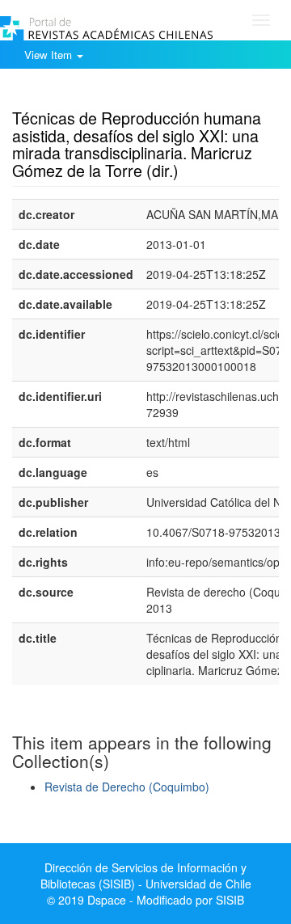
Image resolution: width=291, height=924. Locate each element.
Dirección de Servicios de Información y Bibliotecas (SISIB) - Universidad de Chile (145, 875)
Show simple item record (75, 93)
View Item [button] (49, 54)
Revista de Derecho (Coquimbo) (126, 786)
